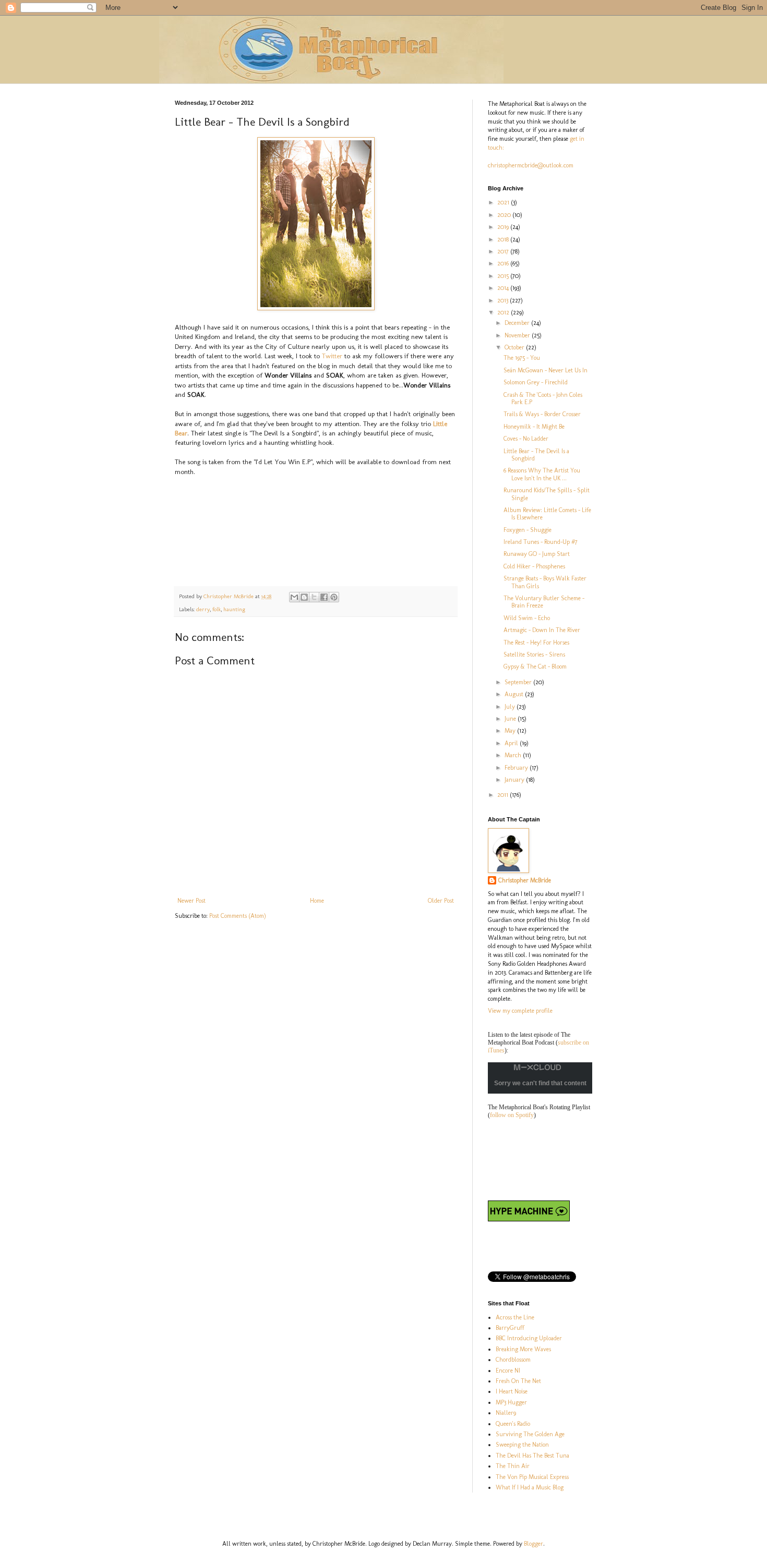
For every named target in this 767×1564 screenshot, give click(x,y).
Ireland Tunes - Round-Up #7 (541, 541)
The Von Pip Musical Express (532, 1477)
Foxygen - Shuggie (528, 530)
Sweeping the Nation (522, 1444)
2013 (503, 300)
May (511, 730)
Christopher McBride (524, 880)
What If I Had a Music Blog (530, 1487)
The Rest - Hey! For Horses (536, 642)
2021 (504, 202)
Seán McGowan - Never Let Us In (546, 370)
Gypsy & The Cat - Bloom (535, 666)
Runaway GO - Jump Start (537, 553)
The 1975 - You (522, 357)
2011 (503, 794)
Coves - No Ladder (526, 438)
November (518, 335)
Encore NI (508, 1370)
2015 (503, 276)
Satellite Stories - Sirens (534, 654)
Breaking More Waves (523, 1349)
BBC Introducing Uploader (529, 1338)
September (519, 682)
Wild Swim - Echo (527, 618)
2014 (503, 288)
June (511, 718)
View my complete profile (520, 1010)
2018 (503, 239)
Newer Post (191, 900)
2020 (504, 215)
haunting (234, 609)
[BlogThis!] (304, 597)
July (511, 706)
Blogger (533, 1543)
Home (317, 900)
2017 (503, 251)
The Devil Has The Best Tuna (532, 1455)
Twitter (333, 356)
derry (203, 609)
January (515, 779)
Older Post (441, 900)
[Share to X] (314, 597)
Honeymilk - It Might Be (534, 426)
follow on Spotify (512, 1115)
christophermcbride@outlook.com (530, 165)
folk (216, 609)
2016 (503, 263)
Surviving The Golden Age (530, 1434)
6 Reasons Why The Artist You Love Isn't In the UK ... (542, 474)
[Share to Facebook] (324, 597)
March (514, 755)
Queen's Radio (513, 1423)
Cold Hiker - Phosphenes (534, 566)
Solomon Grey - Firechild (536, 382)
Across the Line (515, 1317)
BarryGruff (510, 1327)
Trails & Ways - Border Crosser (542, 414)
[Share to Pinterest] (334, 597)
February (517, 767)
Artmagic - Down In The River (542, 630)
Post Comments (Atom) (237, 915)
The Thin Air (513, 1466)
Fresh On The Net (518, 1381)
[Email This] (294, 597)
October (515, 347)
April (512, 743)
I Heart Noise (512, 1391)
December (518, 322)
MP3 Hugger (511, 1402)
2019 (503, 227)
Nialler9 (506, 1412)
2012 (504, 312)
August (515, 694)
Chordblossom (513, 1359)
